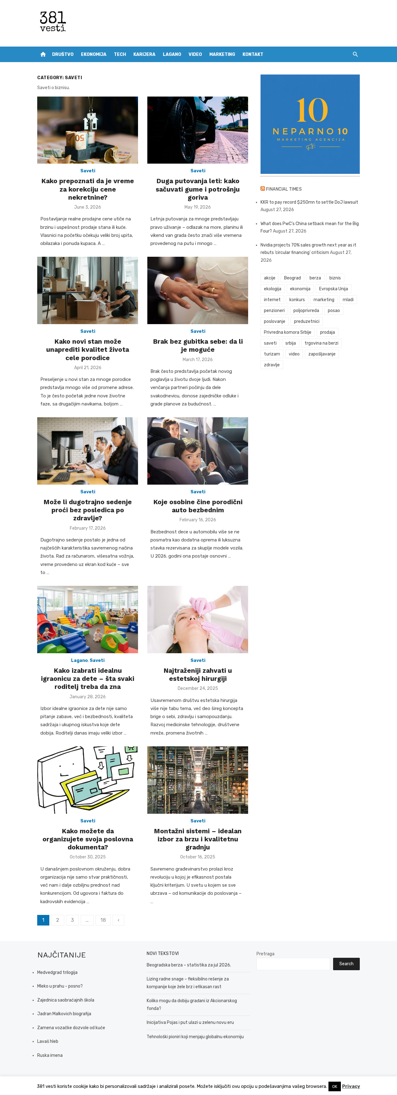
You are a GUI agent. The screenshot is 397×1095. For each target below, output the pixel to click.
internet (272, 299)
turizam (272, 354)
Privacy (351, 1086)
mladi (348, 299)
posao (334, 310)
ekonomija (300, 289)
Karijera (144, 54)
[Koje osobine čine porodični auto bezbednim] (197, 451)
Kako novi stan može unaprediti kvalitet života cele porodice (87, 349)
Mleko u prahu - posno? (60, 986)
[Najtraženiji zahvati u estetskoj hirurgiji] (197, 619)
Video (195, 54)
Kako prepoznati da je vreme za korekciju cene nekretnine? (87, 189)
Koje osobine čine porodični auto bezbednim (198, 506)
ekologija (272, 289)
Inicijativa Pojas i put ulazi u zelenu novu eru (190, 1022)
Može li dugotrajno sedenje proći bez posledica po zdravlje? (87, 510)
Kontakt (253, 54)
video (294, 354)
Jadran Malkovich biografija (64, 1013)
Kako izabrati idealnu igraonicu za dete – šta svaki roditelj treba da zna (87, 679)
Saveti (87, 171)
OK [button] (334, 1086)
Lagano (172, 54)
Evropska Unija (333, 289)
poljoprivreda (306, 310)
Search (346, 963)
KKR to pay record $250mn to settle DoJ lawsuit (309, 202)
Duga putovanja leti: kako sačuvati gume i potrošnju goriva (198, 189)
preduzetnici (306, 321)
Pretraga (265, 954)
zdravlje (272, 365)
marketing (324, 299)
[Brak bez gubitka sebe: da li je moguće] (197, 290)
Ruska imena (50, 1055)
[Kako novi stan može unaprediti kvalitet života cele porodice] (87, 290)
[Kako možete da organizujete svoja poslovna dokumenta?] (87, 780)
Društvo (63, 54)
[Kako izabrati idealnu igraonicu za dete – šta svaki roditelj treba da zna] (87, 619)
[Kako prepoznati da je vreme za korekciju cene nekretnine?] (87, 130)
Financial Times (284, 189)
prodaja (327, 332)
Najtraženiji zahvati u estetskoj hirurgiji (197, 674)
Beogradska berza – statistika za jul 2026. (189, 965)
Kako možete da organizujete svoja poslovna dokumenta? (87, 839)
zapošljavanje (322, 354)
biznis (335, 278)
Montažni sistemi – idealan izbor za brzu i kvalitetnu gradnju (198, 839)
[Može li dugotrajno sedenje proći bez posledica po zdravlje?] (87, 451)
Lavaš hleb (47, 1041)
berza (315, 278)
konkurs (297, 299)
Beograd (292, 278)
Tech (120, 54)
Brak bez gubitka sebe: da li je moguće (198, 345)
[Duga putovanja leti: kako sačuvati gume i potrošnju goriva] (197, 130)
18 (103, 920)
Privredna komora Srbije (287, 332)
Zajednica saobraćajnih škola (65, 1000)
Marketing (222, 54)
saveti (270, 343)
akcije (269, 278)
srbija (290, 343)
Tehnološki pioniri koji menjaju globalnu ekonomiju (195, 1036)
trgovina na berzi (321, 343)
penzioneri (274, 310)
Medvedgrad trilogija (57, 972)
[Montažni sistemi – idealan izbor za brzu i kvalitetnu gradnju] (197, 780)
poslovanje (274, 321)
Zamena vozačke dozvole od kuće (71, 1027)
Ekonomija (93, 54)
